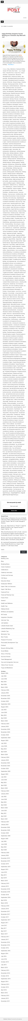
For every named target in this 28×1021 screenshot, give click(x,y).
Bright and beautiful (17, 179)
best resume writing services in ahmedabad (12, 130)
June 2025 (4, 712)
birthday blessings (21, 151)
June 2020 (4, 844)
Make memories (13, 296)
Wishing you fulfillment (19, 478)
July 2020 (3, 841)
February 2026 (5, 690)
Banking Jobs (5, 558)
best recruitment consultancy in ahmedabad (16, 128)
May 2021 (3, 813)
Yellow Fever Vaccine (7, 665)
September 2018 (5, 897)
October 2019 (5, 864)
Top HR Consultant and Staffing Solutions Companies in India (14, 438)
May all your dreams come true (14, 298)
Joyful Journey (15, 270)
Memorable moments (15, 304)
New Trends (14, 70)
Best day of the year (14, 98)
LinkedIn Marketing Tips (7, 628)
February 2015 (5, 970)
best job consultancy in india (13, 112)
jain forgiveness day (11, 261)
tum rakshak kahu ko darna (9, 457)
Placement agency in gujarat (9, 334)
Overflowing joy (14, 319)
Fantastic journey (14, 212)
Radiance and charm (17, 373)
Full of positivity (11, 220)
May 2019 (3, 875)
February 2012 (5, 995)
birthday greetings (16, 162)
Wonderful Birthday (10, 485)
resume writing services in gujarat (10, 386)
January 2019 (5, 886)
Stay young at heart (13, 412)
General (4, 70)
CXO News (4, 578)
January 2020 (5, 855)
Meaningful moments (17, 302)
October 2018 (5, 894)
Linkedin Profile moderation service (11, 282)
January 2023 (5, 793)
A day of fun (17, 72)
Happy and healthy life (17, 237)
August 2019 (4, 869)
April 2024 (4, 751)
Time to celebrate (10, 423)
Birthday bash (13, 151)
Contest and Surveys (7, 575)
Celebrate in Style (20, 183)
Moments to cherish (7, 311)
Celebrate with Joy (14, 184)
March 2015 (4, 967)
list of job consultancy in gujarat (16, 285)
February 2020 (5, 852)
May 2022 (3, 802)
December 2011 (5, 1001)
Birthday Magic (9, 168)
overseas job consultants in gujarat (17, 326)
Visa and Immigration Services (9, 662)
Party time (10, 330)
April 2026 (4, 684)
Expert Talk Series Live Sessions (18, 207)
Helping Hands (5, 609)
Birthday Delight (6, 156)
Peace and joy (16, 330)
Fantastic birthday (22, 211)
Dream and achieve (20, 196)
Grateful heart (16, 227)
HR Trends (9, 70)
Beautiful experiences (19, 91)
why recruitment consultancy (16, 470)
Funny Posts (4, 597)
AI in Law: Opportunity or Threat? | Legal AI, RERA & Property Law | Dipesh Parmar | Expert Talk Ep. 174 (13, 527)
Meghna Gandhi (6, 304)
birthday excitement (11, 158)
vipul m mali (5, 466)
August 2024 (4, 740)
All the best (9, 82)
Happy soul (12, 240)
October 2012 (5, 987)
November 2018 (5, 892)
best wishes (15, 149)
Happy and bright (11, 235)
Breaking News (5, 564)
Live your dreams (11, 291)
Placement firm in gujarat (8, 347)
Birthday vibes (21, 175)
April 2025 (4, 718)
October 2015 (5, 962)
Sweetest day (17, 414)
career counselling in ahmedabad (16, 181)
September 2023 (5, 771)
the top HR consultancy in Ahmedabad (15, 418)
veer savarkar (21, 464)
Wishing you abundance (8, 478)
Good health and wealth (13, 225)
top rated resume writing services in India (16, 455)
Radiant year (15, 375)
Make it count (6, 296)
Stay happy (16, 410)
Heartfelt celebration (16, 246)
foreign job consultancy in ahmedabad (11, 214)
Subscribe (14, 510)
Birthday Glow (12, 160)
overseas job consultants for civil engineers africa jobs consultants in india (14, 321)
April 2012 (4, 990)
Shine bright (5, 401)
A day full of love (10, 72)
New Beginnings (17, 315)
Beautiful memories (15, 93)
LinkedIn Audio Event (7, 625)
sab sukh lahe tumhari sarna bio (17, 388)
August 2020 (4, 838)
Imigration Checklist (6, 617)
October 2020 (5, 833)
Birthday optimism (7, 169)
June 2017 (4, 925)
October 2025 (5, 701)
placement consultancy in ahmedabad (14, 336)
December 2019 (5, 858)
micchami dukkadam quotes (17, 306)
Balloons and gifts (13, 89)
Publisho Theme (7, 1019)
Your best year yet (17, 489)
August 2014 (4, 981)
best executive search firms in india (18, 102)
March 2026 (4, 687)
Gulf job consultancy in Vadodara (10, 231)
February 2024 (5, 757)
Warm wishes (6, 470)
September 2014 (5, 978)
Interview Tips (5, 620)
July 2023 (3, 777)
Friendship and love (19, 218)
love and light (11, 293)
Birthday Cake (6, 153)
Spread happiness (18, 407)
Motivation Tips (5, 634)
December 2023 (5, 763)
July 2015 (3, 964)
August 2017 (4, 922)
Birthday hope (11, 164)
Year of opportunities (7, 489)
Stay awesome (10, 408)
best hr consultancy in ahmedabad (10, 104)
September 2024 (5, 737)
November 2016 (5, 945)
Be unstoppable (10, 91)
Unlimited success (12, 461)
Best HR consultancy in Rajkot (12, 108)
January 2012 (5, 998)
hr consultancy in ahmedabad (19, 252)
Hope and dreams (11, 250)
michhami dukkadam (7, 308)
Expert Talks (5, 211)
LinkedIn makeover (9, 280)
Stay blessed (17, 408)
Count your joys (11, 194)
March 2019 (4, 880)
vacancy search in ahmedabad (9, 463)
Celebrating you (8, 186)
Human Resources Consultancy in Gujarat (12, 255)
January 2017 (5, 939)
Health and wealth (7, 246)
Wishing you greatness (8, 479)
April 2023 (4, 785)
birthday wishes (14, 177)
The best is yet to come (11, 416)
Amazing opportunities (13, 84)
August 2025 (4, 707)
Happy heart (18, 239)
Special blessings (16, 405)
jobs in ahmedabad (7, 270)
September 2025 (5, 704)
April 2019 (4, 878)
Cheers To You (14, 190)
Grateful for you (8, 227)
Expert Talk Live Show (16, 205)
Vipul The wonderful (18, 466)
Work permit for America (18, 487)
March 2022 (4, 807)
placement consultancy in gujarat (10, 337)
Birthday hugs (18, 164)
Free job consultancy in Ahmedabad (14, 216)
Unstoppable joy (21, 461)
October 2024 (5, 735)
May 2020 (3, 847)
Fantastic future (6, 212)
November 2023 (5, 765)
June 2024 (4, 746)
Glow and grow (17, 224)
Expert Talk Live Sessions (8, 586)
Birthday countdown (17, 155)
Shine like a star (12, 401)
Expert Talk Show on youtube (17, 209)
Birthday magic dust (17, 168)
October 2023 (5, 768)
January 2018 (5, 908)
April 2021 (4, 816)
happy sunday (19, 240)
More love (9, 313)
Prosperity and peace (7, 373)
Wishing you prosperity (12, 481)
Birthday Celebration (14, 153)
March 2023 (4, 788)
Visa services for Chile (17, 468)
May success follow (18, 300)
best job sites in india (15, 121)
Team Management (6, 659)
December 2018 (5, 889)
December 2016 (5, 942)
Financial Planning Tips (7, 595)
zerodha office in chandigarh (15, 491)
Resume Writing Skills (7, 648)
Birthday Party (15, 169)
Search (2, 549)
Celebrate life (6, 184)
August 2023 (4, 774)
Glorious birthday (9, 224)
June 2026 (4, 679)
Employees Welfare (20, 69)
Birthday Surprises (12, 173)
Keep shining (23, 270)
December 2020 (5, 827)
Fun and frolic (19, 220)
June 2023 (4, 779)
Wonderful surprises (7, 487)
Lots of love (18, 291)
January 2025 (5, 726)
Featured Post (5, 592)
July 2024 (3, 743)
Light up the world (17, 276)
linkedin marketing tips (20, 280)
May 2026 (3, 681)
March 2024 (4, 754)
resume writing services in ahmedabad (16, 384)
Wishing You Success (11, 483)
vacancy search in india (12, 464)
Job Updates (4, 623)
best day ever (6, 98)
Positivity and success (8, 369)
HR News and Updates (7, 611)
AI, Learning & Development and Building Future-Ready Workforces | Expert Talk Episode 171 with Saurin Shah (12, 544)
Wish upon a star (17, 474)
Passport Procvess (6, 639)
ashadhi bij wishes (10, 87)
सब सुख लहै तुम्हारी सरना (15, 492)
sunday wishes (9, 414)
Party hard (5, 330)
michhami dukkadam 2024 (19, 308)
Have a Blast (12, 244)
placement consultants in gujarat (10, 343)
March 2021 (4, 819)
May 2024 (3, 749)
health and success (20, 244)
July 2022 (3, 796)
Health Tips (4, 606)
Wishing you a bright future (16, 476)
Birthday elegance (15, 156)
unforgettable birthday (14, 459)
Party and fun (21, 328)
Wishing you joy (17, 479)
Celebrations (13, 69)
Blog (8, 69)
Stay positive (6, 412)
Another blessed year (14, 85)
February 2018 (5, 906)
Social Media (4, 651)
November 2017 (5, 914)
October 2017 (5, 917)
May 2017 (3, 928)
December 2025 (5, 695)
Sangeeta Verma (9, 399)
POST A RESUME (17, 369)
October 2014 (5, 976)
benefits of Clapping (19, 97)
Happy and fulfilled (20, 235)
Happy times (6, 244)
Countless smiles (19, 194)
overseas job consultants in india (10, 328)
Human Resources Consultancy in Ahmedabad (13, 253)
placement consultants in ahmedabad (17, 341)
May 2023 (3, 782)
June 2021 (4, 810)
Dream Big (5, 197)
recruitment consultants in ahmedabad (15, 379)
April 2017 (4, 931)
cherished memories (13, 192)
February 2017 (5, 936)
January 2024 (5, 760)
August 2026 (4, 673)
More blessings (16, 311)
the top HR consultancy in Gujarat (10, 420)
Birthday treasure (14, 175)
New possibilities (12, 317)
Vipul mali (11, 466)
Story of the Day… (6, 653)
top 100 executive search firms (14, 429)
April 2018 (4, 900)
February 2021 (5, 821)
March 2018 (4, 903)
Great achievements (9, 229)
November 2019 (5, 861)
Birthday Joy (11, 166)
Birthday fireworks (21, 158)
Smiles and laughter (11, 403)
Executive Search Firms (16, 203)
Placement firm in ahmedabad (19, 345)
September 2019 (5, 866)
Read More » (11, 64)
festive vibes (22, 212)
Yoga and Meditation (7, 667)
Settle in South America (19, 399)
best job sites (16, 119)
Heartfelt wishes (12, 248)
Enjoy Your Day (18, 201)
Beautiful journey (6, 93)
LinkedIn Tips (5, 631)
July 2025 (3, 709)
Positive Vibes (19, 367)
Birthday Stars (18, 171)
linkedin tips (12, 283)
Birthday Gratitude (7, 162)
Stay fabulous (10, 410)
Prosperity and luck (21, 371)
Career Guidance (5, 567)
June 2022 (4, 799)
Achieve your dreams (16, 76)
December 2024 (5, 729)
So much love (20, 403)
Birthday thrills (19, 173)
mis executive (20, 309)
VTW (24, 468)
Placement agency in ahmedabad (14, 332)
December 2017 (5, 911)
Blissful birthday (8, 179)
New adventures (9, 315)
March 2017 (4, 934)
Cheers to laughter (17, 188)
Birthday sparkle (10, 171)
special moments (9, 407)
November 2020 (5, 830)
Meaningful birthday (7, 302)
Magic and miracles (12, 295)
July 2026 (3, 676)
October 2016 (5, 948)
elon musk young (12, 197)
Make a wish (21, 295)
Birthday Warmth (6, 177)
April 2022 (4, 805)
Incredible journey (17, 259)
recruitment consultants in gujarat (10, 380)
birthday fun (5, 160)
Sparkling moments (7, 405)
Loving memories (19, 293)
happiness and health (11, 233)
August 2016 (4, 953)
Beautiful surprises (9, 95)
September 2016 (5, 950)
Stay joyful (22, 410)
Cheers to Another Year (18, 186)
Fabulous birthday (13, 211)
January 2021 (5, 824)
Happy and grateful (7, 237)
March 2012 (4, 992)
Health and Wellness (7, 603)
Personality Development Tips (9, 642)
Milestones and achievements (9, 309)
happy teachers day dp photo (17, 242)
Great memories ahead (20, 229)
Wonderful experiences (20, 485)
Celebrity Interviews (6, 572)
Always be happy (17, 82)
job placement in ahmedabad (17, 268)
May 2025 (3, 715)
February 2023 (5, 791)
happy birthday (11, 239)
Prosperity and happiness (11, 371)
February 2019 (5, 883)
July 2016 (3, 956)
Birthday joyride (18, 166)
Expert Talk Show (6, 209)
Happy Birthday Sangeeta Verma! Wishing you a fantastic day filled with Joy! (13, 35)
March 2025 (4, 721)
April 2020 (4, 850)
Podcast (20, 349)
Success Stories (5, 656)
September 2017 (5, 920)
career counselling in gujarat (9, 183)
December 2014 (5, 973)
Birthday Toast (6, 175)
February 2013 (5, 984)
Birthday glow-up (20, 160)
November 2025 (5, 698)
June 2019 (4, 872)
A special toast (11, 74)
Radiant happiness (7, 375)
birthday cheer (9, 155)
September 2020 (5, 835)
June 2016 (4, 959)
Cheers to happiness (7, 188)
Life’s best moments (7, 276)
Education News (5, 581)
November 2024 (5, 732)
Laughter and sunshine (8, 272)
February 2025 (5, 723)
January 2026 (5, 693)
